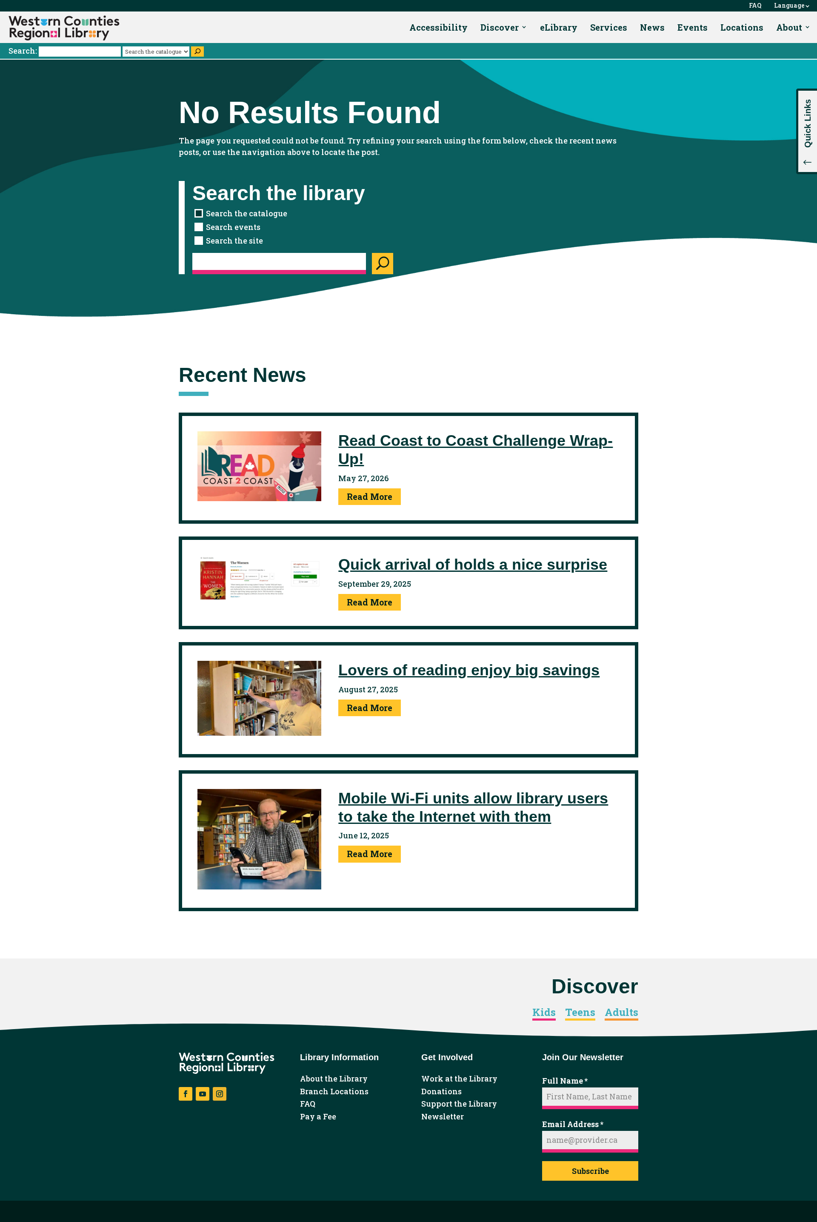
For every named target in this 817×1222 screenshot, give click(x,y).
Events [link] (692, 27)
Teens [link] (580, 1012)
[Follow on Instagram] (219, 1094)
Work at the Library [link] (459, 1079)
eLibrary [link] (558, 27)
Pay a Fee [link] (318, 1117)
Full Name (565, 1081)
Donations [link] (441, 1091)
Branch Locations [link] (334, 1091)
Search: (24, 51)
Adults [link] (621, 1012)
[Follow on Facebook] (185, 1094)
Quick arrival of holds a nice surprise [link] (472, 564)
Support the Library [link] (459, 1104)
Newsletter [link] (442, 1117)
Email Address (572, 1124)
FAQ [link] (755, 5)
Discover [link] (499, 27)
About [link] (789, 27)
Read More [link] (369, 496)
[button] (806, 131)
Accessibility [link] (438, 27)
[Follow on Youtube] (202, 1094)
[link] (64, 28)
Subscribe (590, 1171)
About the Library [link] (334, 1079)
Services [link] (608, 27)
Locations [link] (741, 27)
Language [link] (789, 5)
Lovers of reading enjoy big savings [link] (469, 670)
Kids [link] (544, 1012)
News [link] (652, 27)
